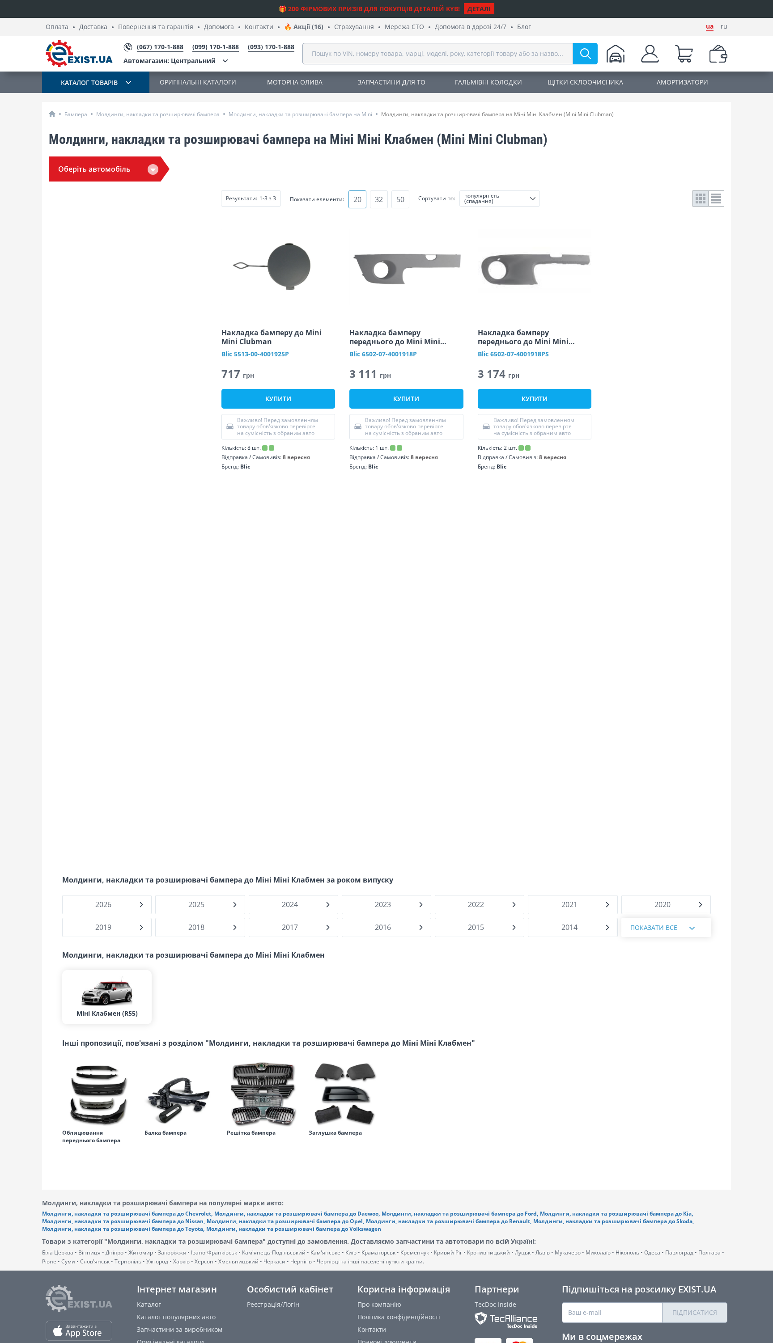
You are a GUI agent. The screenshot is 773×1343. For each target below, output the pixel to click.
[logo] (79, 53)
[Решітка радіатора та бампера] (263, 1094)
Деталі (479, 8)
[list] (716, 198)
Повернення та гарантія (155, 27)
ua (710, 26)
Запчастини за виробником (179, 1329)
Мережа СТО (404, 27)
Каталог (149, 1304)
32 (379, 199)
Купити (278, 398)
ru (724, 26)
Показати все (653, 927)
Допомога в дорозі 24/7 (470, 27)
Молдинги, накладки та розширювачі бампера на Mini (300, 114)
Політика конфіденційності (398, 1317)
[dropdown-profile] (650, 54)
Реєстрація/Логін (273, 1304)
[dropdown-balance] (718, 54)
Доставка (93, 27)
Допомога (219, 27)
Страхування (354, 27)
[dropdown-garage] (615, 54)
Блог (524, 27)
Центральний (169, 60)
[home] (52, 113)
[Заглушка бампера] (345, 1094)
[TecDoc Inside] (506, 1320)
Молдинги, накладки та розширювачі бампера (158, 114)
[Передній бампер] (99, 1094)
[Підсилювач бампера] (181, 1094)
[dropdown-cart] (684, 54)
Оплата (57, 27)
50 (400, 199)
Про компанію (379, 1304)
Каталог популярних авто (176, 1317)
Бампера (75, 114)
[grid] (701, 198)
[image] (278, 267)
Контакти (259, 27)
